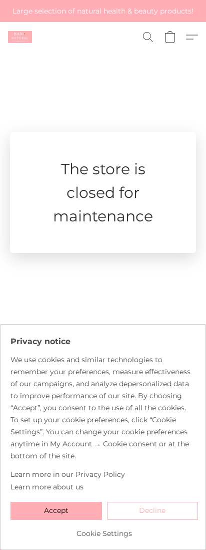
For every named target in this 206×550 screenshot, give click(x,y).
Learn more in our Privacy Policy (67, 474)
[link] (104, 529)
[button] (20, 37)
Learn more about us (47, 486)
